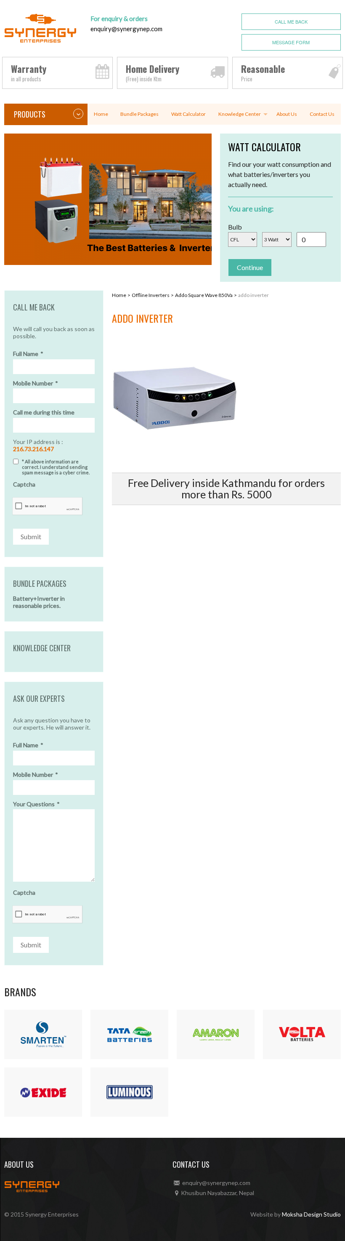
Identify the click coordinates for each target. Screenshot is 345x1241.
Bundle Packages (139, 114)
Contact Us (322, 114)
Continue (250, 267)
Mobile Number (35, 383)
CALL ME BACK (291, 21)
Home (101, 114)
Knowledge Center (239, 114)
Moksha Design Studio (311, 1214)
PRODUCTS (29, 114)
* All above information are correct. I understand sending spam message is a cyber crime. (56, 467)
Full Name (28, 353)
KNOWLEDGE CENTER (42, 648)
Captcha (24, 484)
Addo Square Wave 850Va (204, 295)
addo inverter (253, 295)
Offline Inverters (151, 295)
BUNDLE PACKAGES (39, 583)
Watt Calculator (188, 114)
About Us (286, 114)
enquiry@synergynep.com (126, 28)
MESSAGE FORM (291, 42)
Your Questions (36, 804)
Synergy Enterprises (52, 1214)
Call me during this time (43, 412)
